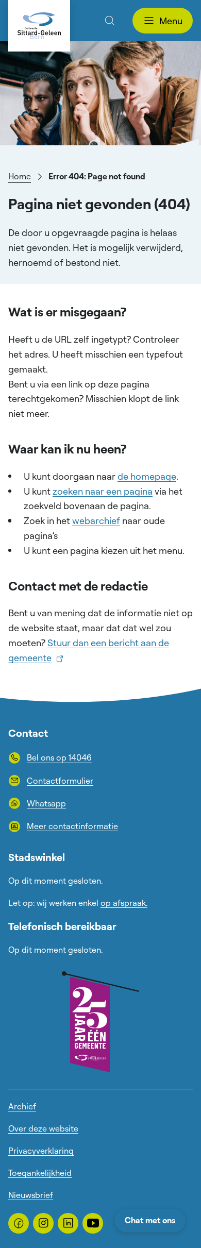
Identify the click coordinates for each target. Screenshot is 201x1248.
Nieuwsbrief (30, 1195)
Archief (22, 1106)
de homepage (147, 476)
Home (19, 176)
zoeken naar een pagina (103, 491)
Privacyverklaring (41, 1150)
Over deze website (43, 1128)
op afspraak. (123, 903)
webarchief (96, 520)
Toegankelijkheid (40, 1173)
